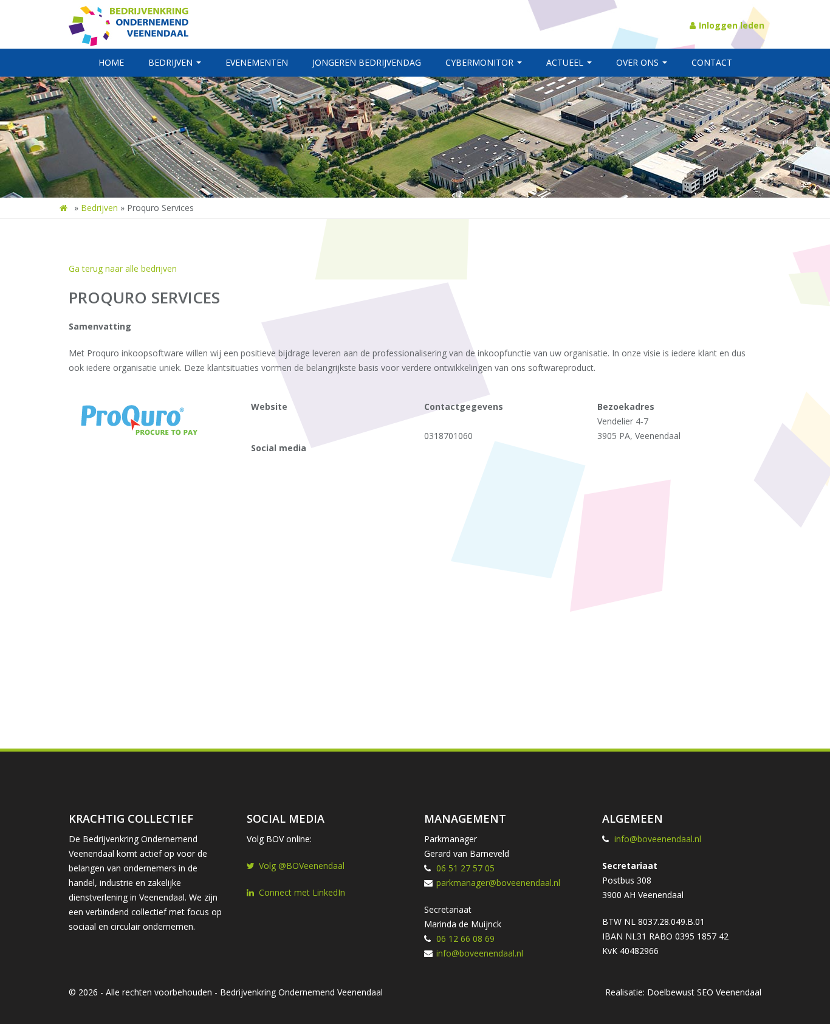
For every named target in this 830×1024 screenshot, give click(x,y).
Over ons (638, 62)
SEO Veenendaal (729, 992)
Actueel (566, 62)
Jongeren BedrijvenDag (366, 62)
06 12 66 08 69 (465, 938)
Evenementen (256, 62)
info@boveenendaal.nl (479, 953)
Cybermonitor (480, 62)
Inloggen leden (731, 25)
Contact (711, 62)
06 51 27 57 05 (465, 868)
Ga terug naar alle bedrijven (123, 268)
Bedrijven (171, 62)
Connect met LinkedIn (302, 892)
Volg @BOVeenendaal (302, 865)
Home (111, 62)
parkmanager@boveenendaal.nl (498, 882)
